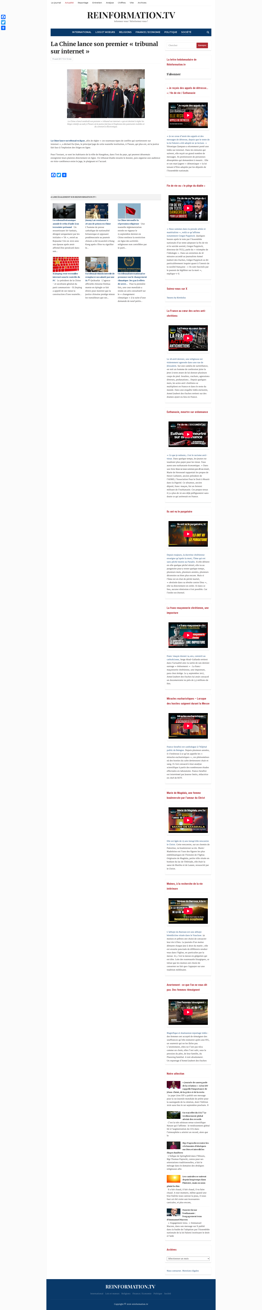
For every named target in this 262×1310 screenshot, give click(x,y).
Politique (170, 32)
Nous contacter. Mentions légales (183, 1271)
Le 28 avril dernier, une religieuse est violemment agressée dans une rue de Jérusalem (185, 362)
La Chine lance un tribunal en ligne (68, 140)
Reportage (83, 3)
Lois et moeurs (105, 32)
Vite (132, 3)
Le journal (56, 3)
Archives (142, 3)
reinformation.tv (131, 14)
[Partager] (3, 28)
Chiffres (122, 3)
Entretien (97, 3)
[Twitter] (3, 22)
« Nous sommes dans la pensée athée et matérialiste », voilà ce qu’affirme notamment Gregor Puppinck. (186, 232)
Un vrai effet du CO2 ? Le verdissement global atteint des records (194, 1115)
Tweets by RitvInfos (176, 298)
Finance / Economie (148, 32)
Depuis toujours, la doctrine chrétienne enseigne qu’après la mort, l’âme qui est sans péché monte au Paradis (186, 558)
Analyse (110, 3)
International (81, 32)
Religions (125, 32)
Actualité (69, 3)
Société (186, 32)
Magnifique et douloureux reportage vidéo (187, 1033)
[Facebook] (3, 17)
